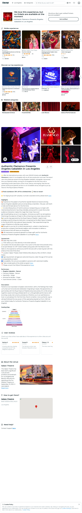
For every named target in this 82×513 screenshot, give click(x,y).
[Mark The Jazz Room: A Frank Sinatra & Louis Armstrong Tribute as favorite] (38, 69)
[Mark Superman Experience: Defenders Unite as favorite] (19, 69)
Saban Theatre (7, 399)
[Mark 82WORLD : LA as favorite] (58, 69)
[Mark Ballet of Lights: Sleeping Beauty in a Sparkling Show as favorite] (78, 69)
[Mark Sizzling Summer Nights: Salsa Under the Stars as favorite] (58, 32)
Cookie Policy (26, 510)
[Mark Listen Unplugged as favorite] (78, 32)
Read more (4, 388)
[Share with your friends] (47, 166)
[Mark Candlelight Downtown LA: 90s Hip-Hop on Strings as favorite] (19, 32)
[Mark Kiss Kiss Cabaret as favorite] (38, 32)
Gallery (76, 159)
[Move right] (80, 39)
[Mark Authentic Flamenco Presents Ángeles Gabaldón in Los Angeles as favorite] (51, 166)
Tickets (68, 171)
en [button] (70, 3)
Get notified (63, 19)
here (37, 234)
